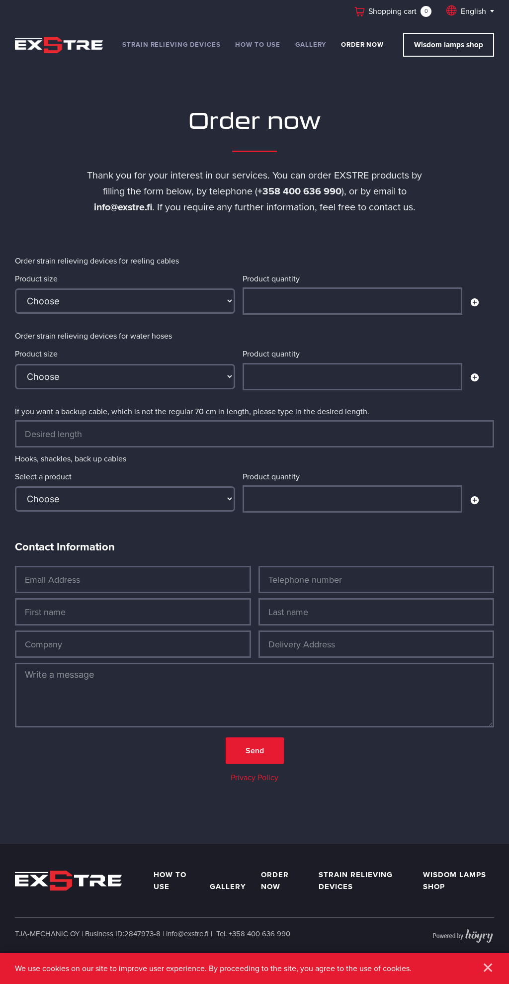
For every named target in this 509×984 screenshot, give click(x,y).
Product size (36, 278)
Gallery (311, 44)
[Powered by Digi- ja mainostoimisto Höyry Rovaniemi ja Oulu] (463, 933)
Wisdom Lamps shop (454, 880)
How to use (257, 44)
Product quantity (271, 278)
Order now (362, 44)
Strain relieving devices (171, 44)
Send (255, 750)
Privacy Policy (254, 777)
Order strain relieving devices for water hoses (93, 335)
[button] (475, 303)
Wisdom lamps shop (448, 44)
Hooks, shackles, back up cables (70, 458)
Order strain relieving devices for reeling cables (97, 260)
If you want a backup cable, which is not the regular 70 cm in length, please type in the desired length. (192, 411)
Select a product (43, 476)
